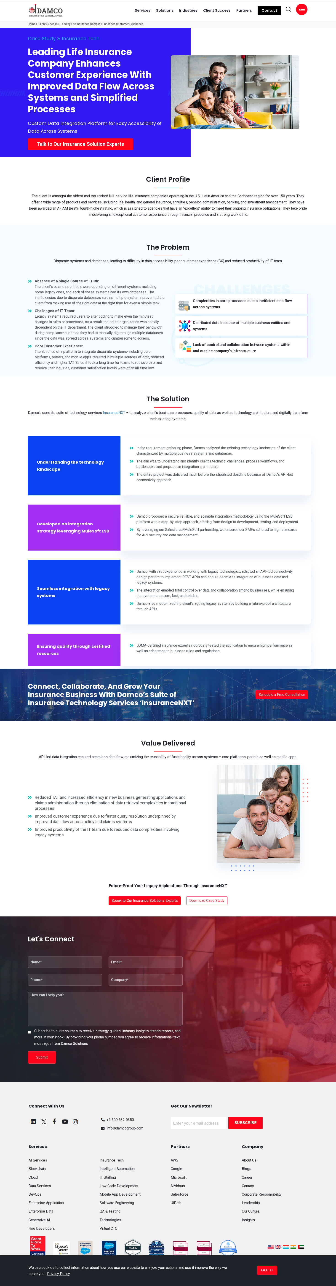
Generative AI (39, 1220)
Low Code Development (119, 1186)
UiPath (176, 1203)
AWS (174, 1160)
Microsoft (179, 1177)
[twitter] (44, 1121)
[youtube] (65, 1121)
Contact (269, 10)
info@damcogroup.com (125, 1128)
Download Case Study (206, 900)
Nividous (178, 1186)
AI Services (38, 1160)
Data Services (40, 1186)
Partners (244, 10)
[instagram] (75, 1121)
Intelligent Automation (117, 1169)
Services (142, 10)
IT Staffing (108, 1177)
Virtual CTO (108, 1228)
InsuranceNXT (114, 413)
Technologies (110, 1220)
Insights (248, 1220)
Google (176, 1169)
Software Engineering (117, 1203)
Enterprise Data (41, 1211)
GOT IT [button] (267, 1270)
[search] (288, 9)
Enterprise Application (46, 1203)
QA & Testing (110, 1211)
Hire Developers (42, 1228)
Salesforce (179, 1194)
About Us (249, 1160)
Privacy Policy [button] (58, 1274)
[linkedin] (33, 1121)
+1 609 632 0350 (120, 1120)
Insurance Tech (81, 38)
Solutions (164, 10)
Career (247, 1177)
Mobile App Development (120, 1194)
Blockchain (37, 1169)
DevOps (35, 1194)
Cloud (33, 1177)
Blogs (246, 1169)
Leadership (251, 1203)
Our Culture (250, 1211)
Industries (188, 10)
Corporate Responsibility (262, 1194)
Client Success (217, 10)
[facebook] (54, 1121)
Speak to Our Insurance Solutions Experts (145, 900)
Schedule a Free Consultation (282, 694)
